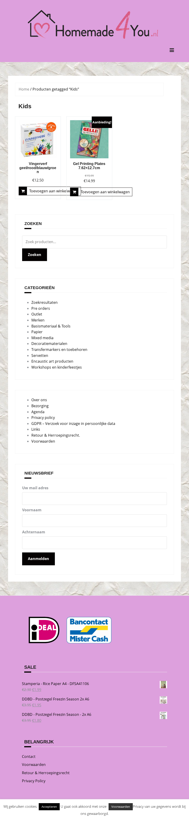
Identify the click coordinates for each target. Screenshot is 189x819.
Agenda (37, 411)
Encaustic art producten (52, 361)
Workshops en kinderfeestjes (56, 367)
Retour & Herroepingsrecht (46, 772)
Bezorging (40, 405)
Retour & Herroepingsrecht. (55, 435)
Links (35, 429)
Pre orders (40, 308)
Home (24, 89)
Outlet (36, 314)
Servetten (39, 355)
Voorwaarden (43, 441)
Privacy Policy (33, 780)
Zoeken (34, 254)
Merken (37, 320)
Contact (28, 756)
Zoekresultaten (44, 302)
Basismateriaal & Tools (51, 326)
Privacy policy (43, 417)
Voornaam (31, 509)
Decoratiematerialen (49, 343)
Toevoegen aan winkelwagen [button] (53, 190)
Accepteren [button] (49, 807)
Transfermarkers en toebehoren (59, 349)
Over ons (39, 399)
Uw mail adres (35, 487)
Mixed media (42, 337)
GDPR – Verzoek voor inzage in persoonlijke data (73, 423)
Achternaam (33, 532)
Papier (37, 331)
